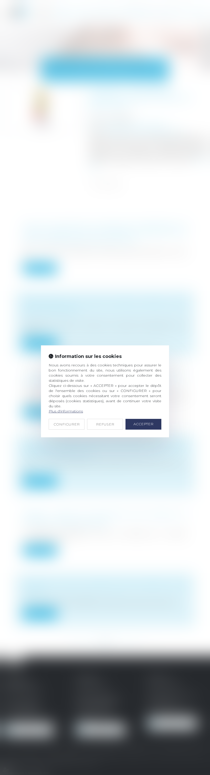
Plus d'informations (66, 411)
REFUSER (105, 424)
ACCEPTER (143, 424)
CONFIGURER (67, 424)
